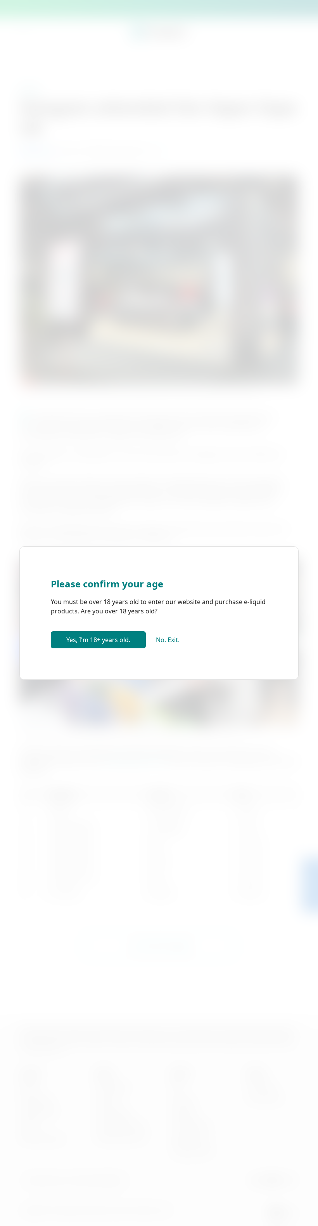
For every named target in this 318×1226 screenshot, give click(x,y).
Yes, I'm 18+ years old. (98, 640)
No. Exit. (168, 640)
